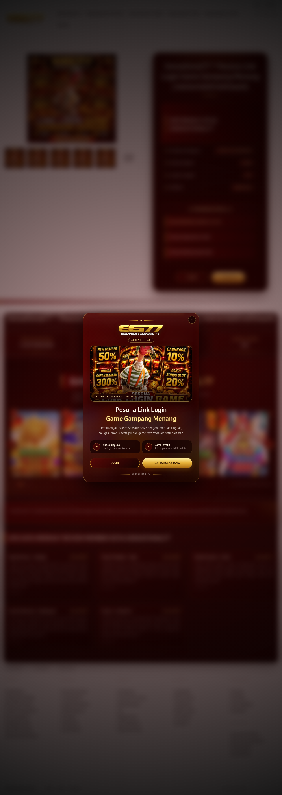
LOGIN (115, 462)
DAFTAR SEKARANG (167, 462)
